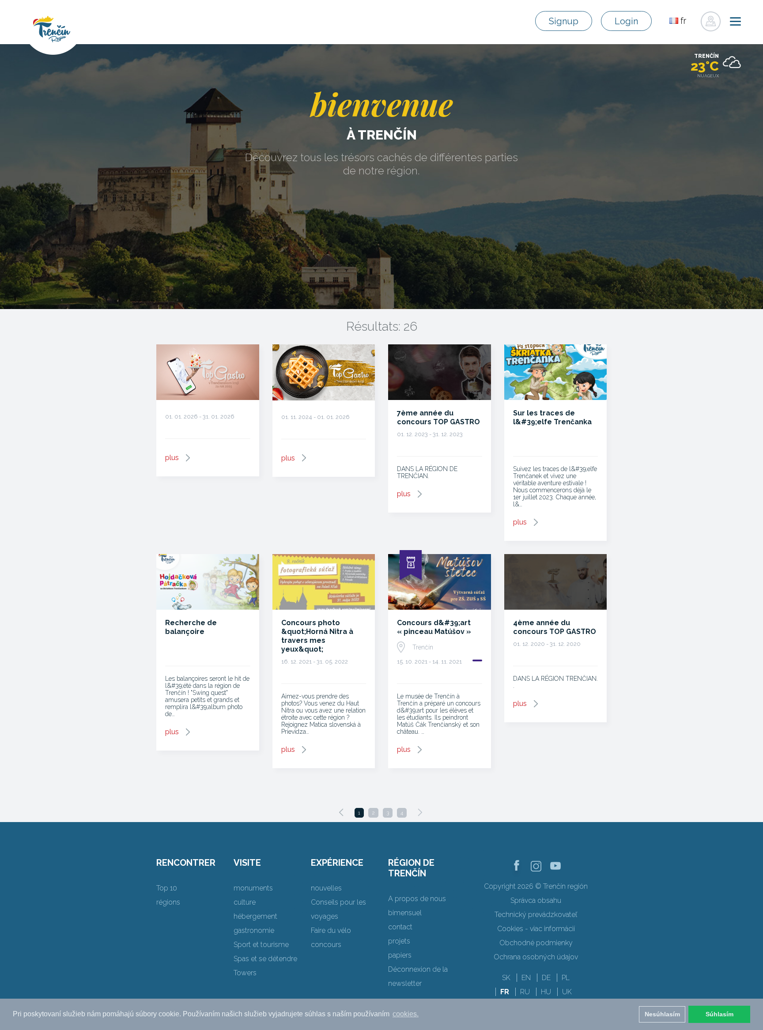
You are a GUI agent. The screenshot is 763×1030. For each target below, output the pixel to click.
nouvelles (326, 888)
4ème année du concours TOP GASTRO (554, 627)
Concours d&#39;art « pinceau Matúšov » (434, 627)
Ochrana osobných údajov (536, 957)
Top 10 (166, 888)
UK (567, 992)
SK (506, 977)
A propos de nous (417, 898)
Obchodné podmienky (536, 943)
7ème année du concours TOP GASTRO (438, 417)
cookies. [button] (406, 1014)
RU (525, 992)
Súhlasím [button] (719, 1014)
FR (504, 992)
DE (546, 977)
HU (546, 992)
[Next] (420, 812)
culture (245, 902)
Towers (245, 973)
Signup (563, 21)
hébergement (255, 916)
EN (526, 977)
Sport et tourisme (261, 944)
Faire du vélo (331, 930)
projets (399, 941)
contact (400, 927)
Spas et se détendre (265, 959)
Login (626, 21)
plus (172, 457)
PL (566, 977)
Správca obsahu (535, 900)
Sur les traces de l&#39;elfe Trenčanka (552, 417)
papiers (400, 955)
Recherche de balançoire (191, 627)
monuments (253, 888)
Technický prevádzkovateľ (536, 914)
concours (326, 944)
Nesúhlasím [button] (662, 1014)
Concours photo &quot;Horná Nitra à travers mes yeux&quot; (317, 636)
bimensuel (405, 913)
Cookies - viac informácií (536, 928)
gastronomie (254, 930)
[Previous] (341, 812)
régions (168, 902)
